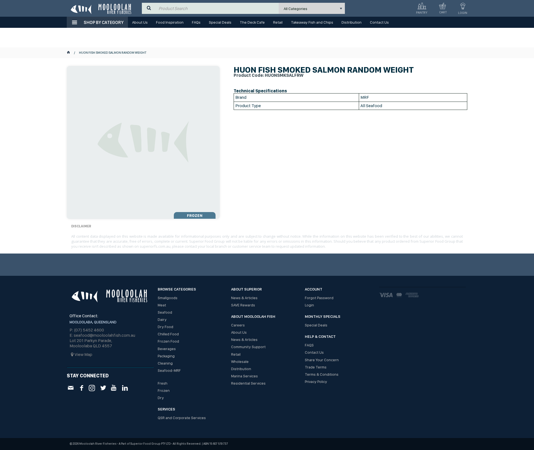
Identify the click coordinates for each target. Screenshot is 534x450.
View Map (83, 354)
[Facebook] (81, 387)
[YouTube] (113, 387)
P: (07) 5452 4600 (87, 330)
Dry (161, 397)
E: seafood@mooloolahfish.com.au (102, 335)
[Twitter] (103, 387)
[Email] (70, 387)
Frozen (164, 390)
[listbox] (312, 8)
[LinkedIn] (124, 387)
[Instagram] (92, 387)
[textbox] (217, 8)
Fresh (162, 383)
